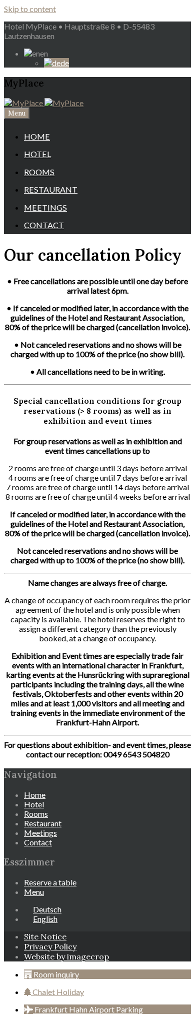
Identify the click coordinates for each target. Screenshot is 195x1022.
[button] (51, 974)
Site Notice (45, 936)
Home (37, 136)
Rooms (39, 172)
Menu (17, 113)
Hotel (37, 154)
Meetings (45, 207)
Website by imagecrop (66, 956)
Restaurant (51, 189)
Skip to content (30, 9)
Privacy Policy (50, 946)
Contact (44, 225)
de (64, 63)
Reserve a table (50, 882)
